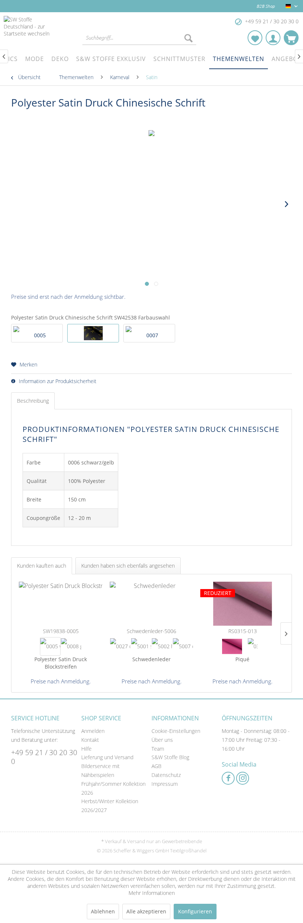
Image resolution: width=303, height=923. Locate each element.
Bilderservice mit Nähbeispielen (100, 770)
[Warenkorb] (291, 37)
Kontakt (90, 739)
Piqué (242, 659)
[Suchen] (188, 37)
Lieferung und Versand (107, 757)
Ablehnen (103, 911)
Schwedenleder (151, 659)
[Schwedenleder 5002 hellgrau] (162, 646)
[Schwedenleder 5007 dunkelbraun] (183, 646)
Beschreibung (33, 400)
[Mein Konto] (273, 37)
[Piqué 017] (232, 646)
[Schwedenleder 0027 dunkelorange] (120, 646)
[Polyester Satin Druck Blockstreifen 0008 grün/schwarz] (71, 646)
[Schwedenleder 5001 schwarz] (141, 646)
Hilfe (86, 748)
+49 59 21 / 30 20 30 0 (44, 757)
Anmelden (93, 730)
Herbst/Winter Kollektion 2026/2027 (109, 806)
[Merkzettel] (255, 37)
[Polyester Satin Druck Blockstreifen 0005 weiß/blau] (50, 646)
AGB (156, 766)
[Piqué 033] (252, 646)
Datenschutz (166, 774)
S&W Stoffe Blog (170, 757)
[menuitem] (139, 37)
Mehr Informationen (152, 892)
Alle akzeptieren (146, 911)
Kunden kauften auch (41, 565)
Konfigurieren (195, 911)
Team (158, 748)
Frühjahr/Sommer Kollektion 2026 (113, 788)
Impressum (165, 783)
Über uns (162, 739)
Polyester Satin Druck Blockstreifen (60, 663)
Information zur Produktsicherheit (56, 381)
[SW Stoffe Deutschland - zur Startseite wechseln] (33, 30)
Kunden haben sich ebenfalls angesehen (128, 565)
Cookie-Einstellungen (176, 730)
